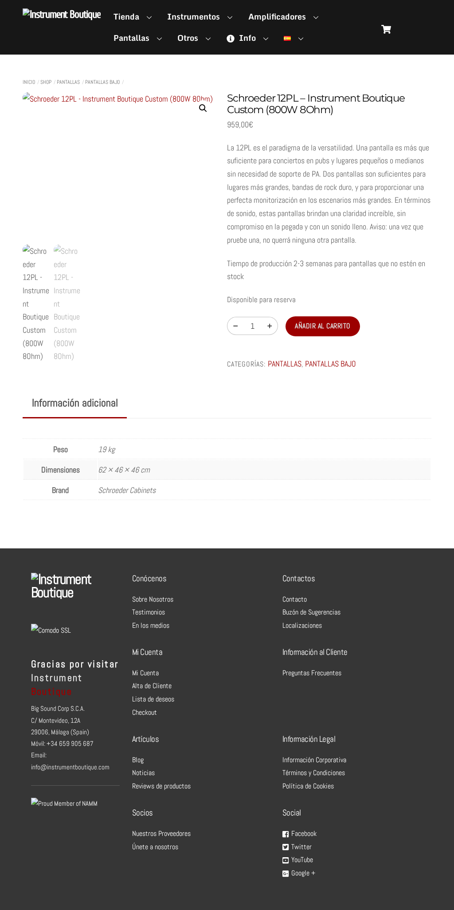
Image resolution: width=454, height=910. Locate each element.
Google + (302, 873)
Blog (138, 759)
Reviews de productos (161, 786)
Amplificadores (277, 16)
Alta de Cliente (152, 685)
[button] (203, 108)
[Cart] (386, 29)
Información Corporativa (314, 759)
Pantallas (131, 37)
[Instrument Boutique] (61, 14)
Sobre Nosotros (152, 599)
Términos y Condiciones (313, 772)
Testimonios (148, 612)
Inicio (29, 82)
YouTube (301, 859)
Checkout (144, 712)
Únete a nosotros (155, 846)
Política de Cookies (308, 786)
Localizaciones (302, 625)
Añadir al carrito (322, 326)
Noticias (143, 772)
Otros (187, 37)
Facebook (303, 833)
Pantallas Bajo (102, 82)
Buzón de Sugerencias (311, 612)
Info (246, 37)
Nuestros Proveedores (161, 833)
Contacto (294, 599)
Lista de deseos (153, 699)
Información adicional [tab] (75, 403)
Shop (45, 82)
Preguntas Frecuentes (311, 673)
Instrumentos (193, 16)
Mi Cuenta (145, 673)
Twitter (301, 846)
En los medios (150, 625)
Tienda (126, 16)
